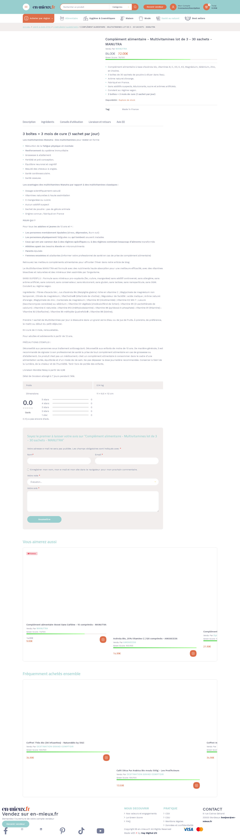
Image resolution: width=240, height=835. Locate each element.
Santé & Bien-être (42, 27)
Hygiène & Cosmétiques (102, 18)
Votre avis (33, 488)
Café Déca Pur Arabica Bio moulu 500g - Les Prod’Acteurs (148, 770)
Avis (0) (121, 122)
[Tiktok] (81, 830)
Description (29, 122)
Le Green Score (134, 817)
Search (135, 7)
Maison (129, 18)
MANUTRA (116, 48)
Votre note (33, 475)
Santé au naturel (170, 18)
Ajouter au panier (103, 639)
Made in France (130, 109)
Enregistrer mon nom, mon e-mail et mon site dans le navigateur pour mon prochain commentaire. (83, 469)
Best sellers (198, 18)
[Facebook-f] (5, 830)
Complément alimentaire (65, 27)
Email (99, 454)
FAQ (128, 821)
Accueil (26, 27)
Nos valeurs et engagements (141, 813)
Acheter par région (40, 18)
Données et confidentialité (179, 825)
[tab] (29, 123)
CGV (167, 813)
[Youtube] (100, 830)
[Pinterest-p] (62, 830)
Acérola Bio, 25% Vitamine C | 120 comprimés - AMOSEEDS (145, 638)
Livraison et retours (100, 122)
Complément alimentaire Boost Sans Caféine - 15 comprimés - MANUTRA (66, 624)
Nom (30, 454)
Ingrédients (47, 122)
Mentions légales (174, 821)
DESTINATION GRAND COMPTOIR (49, 746)
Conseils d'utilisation (71, 122)
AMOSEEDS (124, 642)
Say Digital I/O (149, 833)
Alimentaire (71, 18)
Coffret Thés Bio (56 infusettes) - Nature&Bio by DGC (55, 742)
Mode (147, 18)
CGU (167, 817)
